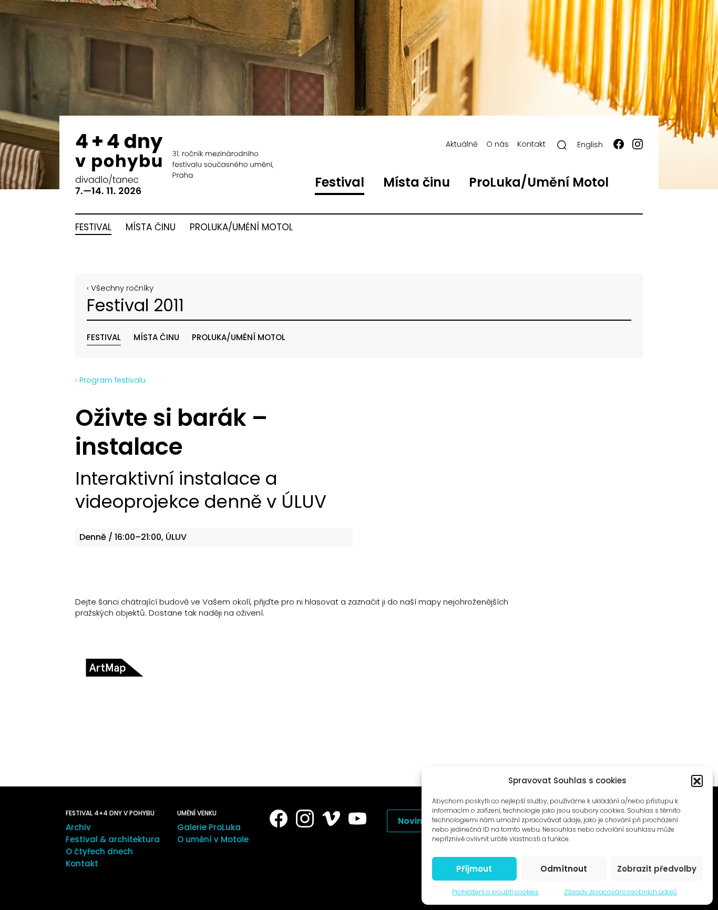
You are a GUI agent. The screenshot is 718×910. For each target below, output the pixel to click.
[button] (697, 780)
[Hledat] (562, 145)
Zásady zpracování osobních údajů (620, 891)
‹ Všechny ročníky (120, 287)
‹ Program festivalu (110, 380)
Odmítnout (563, 868)
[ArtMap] (114, 667)
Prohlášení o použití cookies (495, 891)
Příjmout (474, 868)
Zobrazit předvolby (656, 868)
